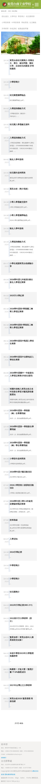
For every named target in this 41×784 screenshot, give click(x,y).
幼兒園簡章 (30, 16)
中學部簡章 (15, 22)
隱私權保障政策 (10, 774)
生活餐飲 (32, 22)
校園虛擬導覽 (23, 28)
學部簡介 (21, 16)
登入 (33, 6)
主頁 (9, 11)
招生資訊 (5, 16)
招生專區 (14, 11)
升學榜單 (5, 28)
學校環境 (24, 22)
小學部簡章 (6, 22)
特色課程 (13, 28)
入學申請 (13, 16)
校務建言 (3, 758)
